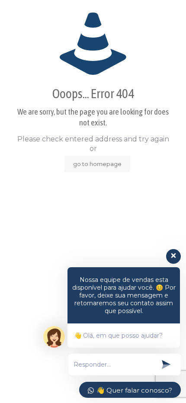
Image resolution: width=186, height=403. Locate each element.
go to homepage (97, 163)
